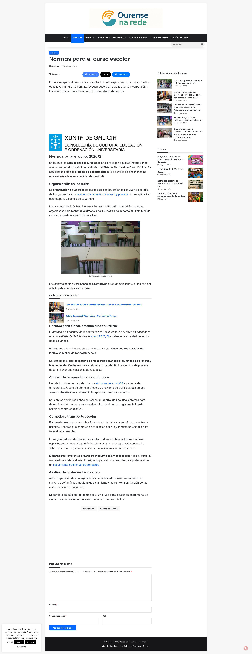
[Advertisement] (100, 115)
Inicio (66, 37)
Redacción (55, 66)
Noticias (77, 37)
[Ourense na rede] (126, 18)
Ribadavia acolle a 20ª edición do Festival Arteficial (171, 195)
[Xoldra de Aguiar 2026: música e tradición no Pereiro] (56, 318)
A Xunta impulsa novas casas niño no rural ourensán (188, 82)
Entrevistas (119, 37)
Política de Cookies (115, 646)
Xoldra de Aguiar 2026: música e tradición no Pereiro (91, 316)
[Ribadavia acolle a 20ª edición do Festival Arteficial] (195, 197)
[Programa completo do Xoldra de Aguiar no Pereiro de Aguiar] (195, 160)
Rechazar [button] (30, 642)
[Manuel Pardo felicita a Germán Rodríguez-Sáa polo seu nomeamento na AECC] (56, 307)
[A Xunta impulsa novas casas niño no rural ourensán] (165, 84)
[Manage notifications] (246, 648)
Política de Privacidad (132, 646)
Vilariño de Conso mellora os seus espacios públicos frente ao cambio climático (188, 107)
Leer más (21, 646)
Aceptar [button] (19, 642)
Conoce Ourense (159, 37)
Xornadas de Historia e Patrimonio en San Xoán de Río (171, 184)
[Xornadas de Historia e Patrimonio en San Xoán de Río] (195, 184)
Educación (89, 508)
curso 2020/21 (100, 336)
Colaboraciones (138, 37)
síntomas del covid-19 (109, 383)
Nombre (53, 605)
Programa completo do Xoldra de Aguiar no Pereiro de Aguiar (171, 159)
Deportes (103, 37)
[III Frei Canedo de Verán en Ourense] (195, 173)
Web (104, 616)
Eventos (90, 37)
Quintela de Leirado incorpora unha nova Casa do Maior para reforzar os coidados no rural (188, 133)
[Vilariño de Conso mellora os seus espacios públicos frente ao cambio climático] (165, 108)
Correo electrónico (57, 616)
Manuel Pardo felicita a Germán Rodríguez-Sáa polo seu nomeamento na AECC (104, 304)
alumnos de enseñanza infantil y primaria (102, 194)
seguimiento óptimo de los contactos (76, 464)
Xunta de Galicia (109, 508)
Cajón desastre (180, 37)
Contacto (146, 646)
